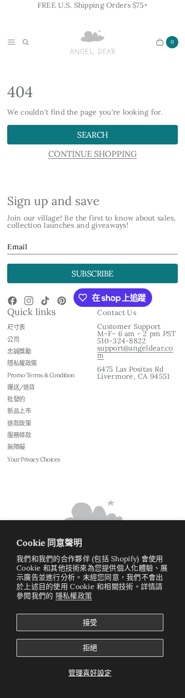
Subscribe (92, 273)
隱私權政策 (73, 595)
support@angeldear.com (135, 351)
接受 (90, 622)
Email (17, 246)
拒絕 (90, 647)
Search (92, 135)
